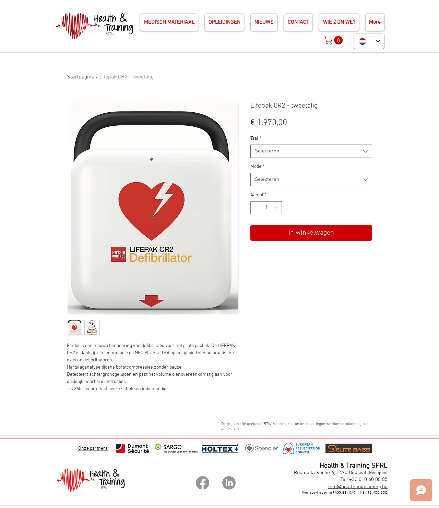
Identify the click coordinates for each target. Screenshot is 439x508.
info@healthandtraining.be (358, 487)
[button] (334, 40)
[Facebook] (202, 483)
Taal (255, 138)
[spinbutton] (266, 208)
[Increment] (276, 208)
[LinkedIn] (229, 483)
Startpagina (80, 77)
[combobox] (311, 151)
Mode (257, 167)
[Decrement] (255, 208)
